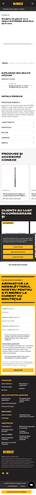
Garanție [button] (5, 138)
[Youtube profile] (3, 473)
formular (24, 365)
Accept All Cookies (18, 257)
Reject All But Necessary (18, 252)
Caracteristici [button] (8, 122)
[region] (18, 185)
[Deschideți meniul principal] (3, 4)
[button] (33, 492)
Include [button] (5, 133)
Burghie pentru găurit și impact (14, 9)
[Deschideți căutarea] (32, 4)
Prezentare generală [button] (11, 102)
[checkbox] (3, 337)
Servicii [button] (5, 143)
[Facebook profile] (7, 473)
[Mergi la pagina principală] (18, 3)
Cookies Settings (18, 247)
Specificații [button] (6, 127)
